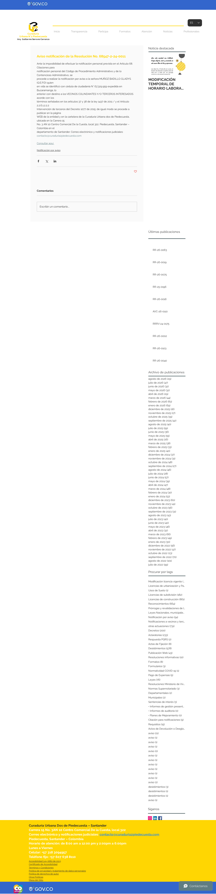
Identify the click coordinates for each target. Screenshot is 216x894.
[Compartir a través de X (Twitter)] (46, 161)
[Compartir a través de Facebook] (38, 161)
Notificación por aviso (48, 150)
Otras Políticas (36, 877)
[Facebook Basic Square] (160, 818)
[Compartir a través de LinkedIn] (55, 161)
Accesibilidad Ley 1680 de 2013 (45, 861)
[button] (147, 31)
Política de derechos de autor (44, 874)
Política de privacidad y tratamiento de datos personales (57, 871)
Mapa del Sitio (36, 880)
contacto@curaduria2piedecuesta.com (129, 834)
